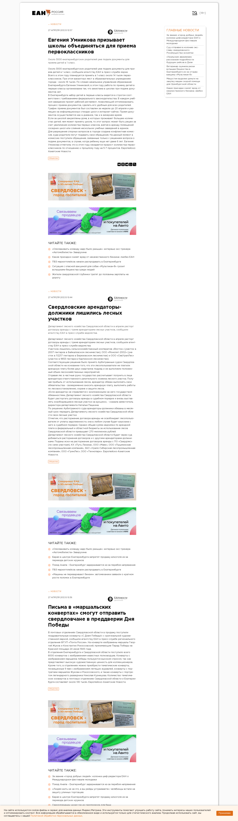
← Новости (54, 24)
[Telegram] (127, 164)
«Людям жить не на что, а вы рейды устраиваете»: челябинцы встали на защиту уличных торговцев (93, 790)
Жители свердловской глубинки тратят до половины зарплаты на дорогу (90, 276)
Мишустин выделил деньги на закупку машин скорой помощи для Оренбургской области (183, 81)
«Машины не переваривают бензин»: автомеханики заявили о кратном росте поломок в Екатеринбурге (92, 576)
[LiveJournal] (134, 164)
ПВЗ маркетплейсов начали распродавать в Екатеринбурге (86, 262)
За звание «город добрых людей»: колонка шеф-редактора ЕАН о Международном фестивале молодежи (90, 778)
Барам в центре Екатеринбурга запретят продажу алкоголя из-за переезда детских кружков (90, 558)
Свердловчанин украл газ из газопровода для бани (81, 805)
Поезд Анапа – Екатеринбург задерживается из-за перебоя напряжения (93, 565)
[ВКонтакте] (119, 164)
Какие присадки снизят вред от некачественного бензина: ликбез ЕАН (93, 257)
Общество (53, 158)
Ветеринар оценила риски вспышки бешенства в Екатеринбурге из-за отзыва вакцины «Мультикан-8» (182, 71)
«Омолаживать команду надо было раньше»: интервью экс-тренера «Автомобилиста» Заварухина (91, 250)
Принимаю (225, 813)
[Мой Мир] (130, 164)
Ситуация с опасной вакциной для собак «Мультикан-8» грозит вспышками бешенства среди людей (88, 268)
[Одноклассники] (123, 164)
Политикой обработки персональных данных (56, 816)
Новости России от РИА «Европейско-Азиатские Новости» (41, 13)
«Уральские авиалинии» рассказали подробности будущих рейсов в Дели (180, 59)
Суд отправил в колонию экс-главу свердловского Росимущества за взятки (182, 50)
